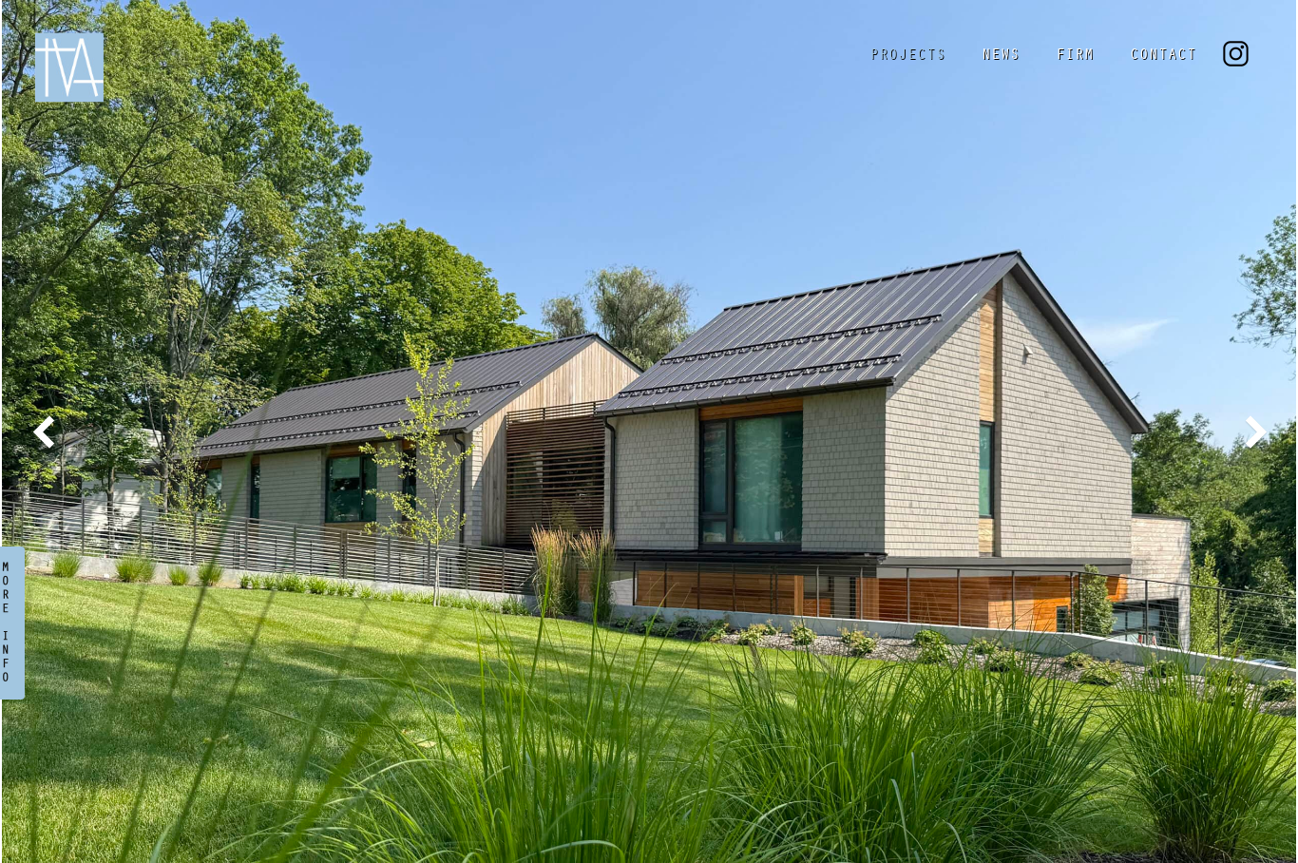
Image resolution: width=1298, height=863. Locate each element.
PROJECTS (907, 56)
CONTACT (1163, 56)
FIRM (1075, 56)
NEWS (1001, 56)
